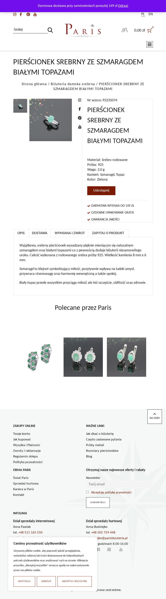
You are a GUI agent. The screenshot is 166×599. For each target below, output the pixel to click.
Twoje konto (21, 434)
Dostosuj (24, 581)
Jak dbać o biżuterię (100, 434)
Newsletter (93, 478)
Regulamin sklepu (25, 456)
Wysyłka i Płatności (26, 445)
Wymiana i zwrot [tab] (70, 233)
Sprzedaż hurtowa (25, 483)
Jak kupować (22, 439)
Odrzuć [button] (123, 6)
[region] (52, 564)
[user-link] (124, 31)
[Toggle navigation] (149, 44)
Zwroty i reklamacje (27, 451)
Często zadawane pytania (103, 439)
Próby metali (95, 445)
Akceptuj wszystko (74, 581)
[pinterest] (28, 14)
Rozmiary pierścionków (102, 451)
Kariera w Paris (23, 489)
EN (151, 14)
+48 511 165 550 (30, 532)
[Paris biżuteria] (83, 30)
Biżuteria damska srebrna (73, 84)
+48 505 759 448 (103, 532)
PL (143, 14)
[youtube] (35, 14)
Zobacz (40, 393)
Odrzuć (46, 581)
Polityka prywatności (28, 462)
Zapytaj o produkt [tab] (108, 233)
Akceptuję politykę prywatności (111, 492)
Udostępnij (101, 191)
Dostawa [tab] (39, 233)
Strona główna (34, 84)
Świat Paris (21, 478)
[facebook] (21, 14)
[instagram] (14, 14)
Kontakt (18, 495)
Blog (89, 456)
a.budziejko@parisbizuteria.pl (107, 538)
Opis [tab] (21, 233)
